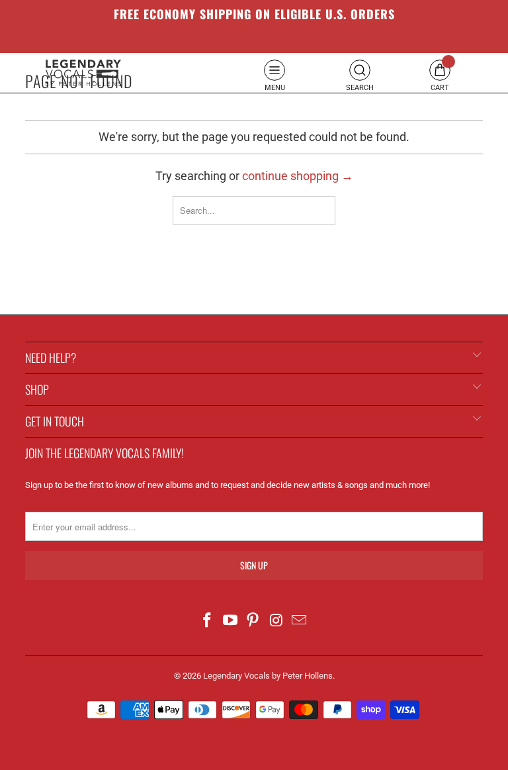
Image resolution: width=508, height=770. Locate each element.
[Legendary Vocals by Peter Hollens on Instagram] (276, 621)
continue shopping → (297, 176)
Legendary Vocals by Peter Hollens (268, 676)
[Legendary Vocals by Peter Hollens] (83, 73)
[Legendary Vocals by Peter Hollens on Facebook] (208, 621)
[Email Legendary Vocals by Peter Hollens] (300, 621)
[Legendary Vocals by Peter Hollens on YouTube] (230, 621)
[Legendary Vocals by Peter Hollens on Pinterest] (253, 621)
